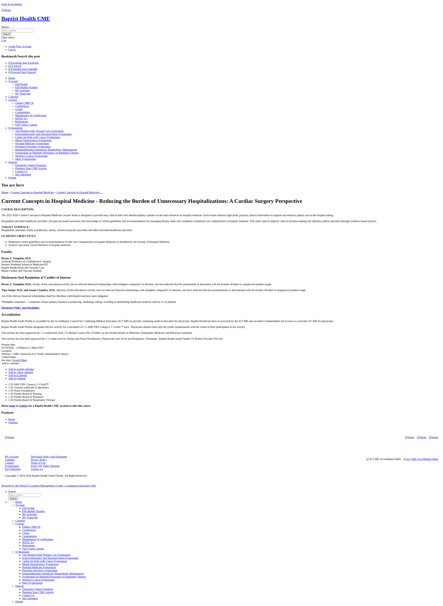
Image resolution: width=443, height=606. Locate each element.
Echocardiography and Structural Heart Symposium (43, 134)
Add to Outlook (17, 378)
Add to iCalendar (17, 375)
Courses (12, 99)
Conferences (22, 106)
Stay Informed (23, 174)
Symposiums (15, 127)
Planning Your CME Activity (31, 168)
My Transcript (23, 93)
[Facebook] (409, 437)
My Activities (22, 90)
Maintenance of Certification (30, 115)
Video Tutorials (51, 466)
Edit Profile (21, 84)
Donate (12, 177)
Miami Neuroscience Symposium (33, 140)
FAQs (34, 466)
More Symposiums (25, 159)
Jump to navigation (11, 4)
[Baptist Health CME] (9, 437)
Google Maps (19, 360)
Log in (12, 49)
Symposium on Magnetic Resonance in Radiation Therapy (47, 152)
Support (12, 162)
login (12, 405)
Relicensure (21, 121)
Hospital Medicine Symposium (32, 143)
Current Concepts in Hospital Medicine (32, 192)
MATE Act (21, 118)
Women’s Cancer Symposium (31, 155)
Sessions (13, 422)
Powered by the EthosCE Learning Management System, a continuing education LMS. (48, 485)
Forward (31, 72)
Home (11, 78)
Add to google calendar (21, 369)
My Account (12, 456)
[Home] (6, 10)
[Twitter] (421, 437)
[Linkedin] (433, 437)
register (23, 405)
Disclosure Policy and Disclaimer (20, 307)
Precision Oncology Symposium (33, 146)
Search (5, 27)
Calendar (13, 96)
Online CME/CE (24, 103)
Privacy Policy (39, 459)
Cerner (19, 109)
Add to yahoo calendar (20, 372)
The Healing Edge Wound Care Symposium (39, 131)
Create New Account (19, 46)
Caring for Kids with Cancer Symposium (37, 137)
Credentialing (22, 112)
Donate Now (210, 437)
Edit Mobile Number (26, 87)
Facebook (33, 62)
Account (13, 81)
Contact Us (21, 171)
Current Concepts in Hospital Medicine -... (79, 192)
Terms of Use (38, 462)
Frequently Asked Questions (30, 165)
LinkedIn (32, 69)
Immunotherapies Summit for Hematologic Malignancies (46, 149)
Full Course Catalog (26, 124)
